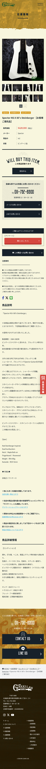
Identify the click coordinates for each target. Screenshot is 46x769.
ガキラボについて (10, 724)
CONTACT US (23, 639)
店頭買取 (32, 724)
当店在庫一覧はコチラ (10, 494)
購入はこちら (23, 240)
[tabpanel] (23, 93)
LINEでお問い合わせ (13, 214)
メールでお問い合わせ (13, 205)
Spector (5, 113)
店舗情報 (7, 735)
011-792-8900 (23, 623)
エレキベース (26, 113)
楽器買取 (31, 721)
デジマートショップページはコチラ (15, 507)
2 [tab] (25, 106)
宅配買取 (32, 727)
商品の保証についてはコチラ (12, 530)
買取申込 (23, 171)
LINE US (23, 654)
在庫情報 (7, 728)
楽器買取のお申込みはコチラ (12, 517)
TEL (23, 192)
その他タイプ (15, 113)
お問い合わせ (9, 738)
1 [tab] (20, 106)
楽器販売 (31, 748)
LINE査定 (33, 738)
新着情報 (7, 731)
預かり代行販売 (35, 734)
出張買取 (32, 731)
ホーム (7, 721)
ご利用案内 (33, 745)
